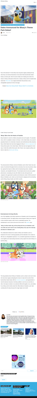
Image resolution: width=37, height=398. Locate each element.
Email (2, 375)
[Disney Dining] (4, 2)
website (28, 222)
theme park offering (13, 150)
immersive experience (21, 280)
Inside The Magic (16, 394)
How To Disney (16, 392)
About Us (27, 389)
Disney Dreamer (16, 393)
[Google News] (21, 312)
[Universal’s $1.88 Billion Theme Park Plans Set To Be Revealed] (18, 331)
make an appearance (30, 144)
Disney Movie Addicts (17, 390)
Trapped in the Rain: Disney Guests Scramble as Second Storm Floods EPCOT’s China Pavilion (6, 335)
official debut (8, 80)
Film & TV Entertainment (5, 24)
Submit (3, 379)
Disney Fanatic (16, 389)
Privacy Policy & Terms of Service (30, 391)
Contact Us (27, 388)
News (12, 24)
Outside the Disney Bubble (19, 24)
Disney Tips (15, 391)
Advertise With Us (29, 390)
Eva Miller (3, 32)
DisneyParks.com (5, 392)
